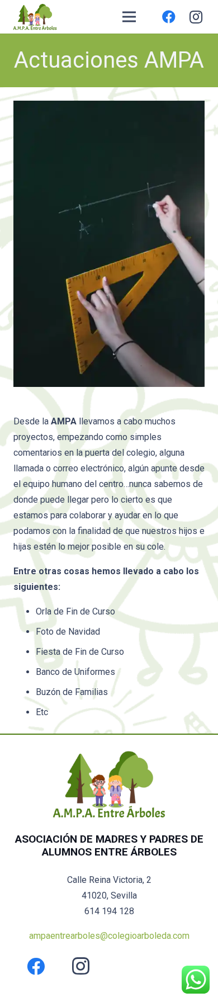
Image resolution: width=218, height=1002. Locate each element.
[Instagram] (195, 16)
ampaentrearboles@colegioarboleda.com (109, 935)
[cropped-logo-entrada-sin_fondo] (35, 17)
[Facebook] (168, 16)
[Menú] (129, 17)
